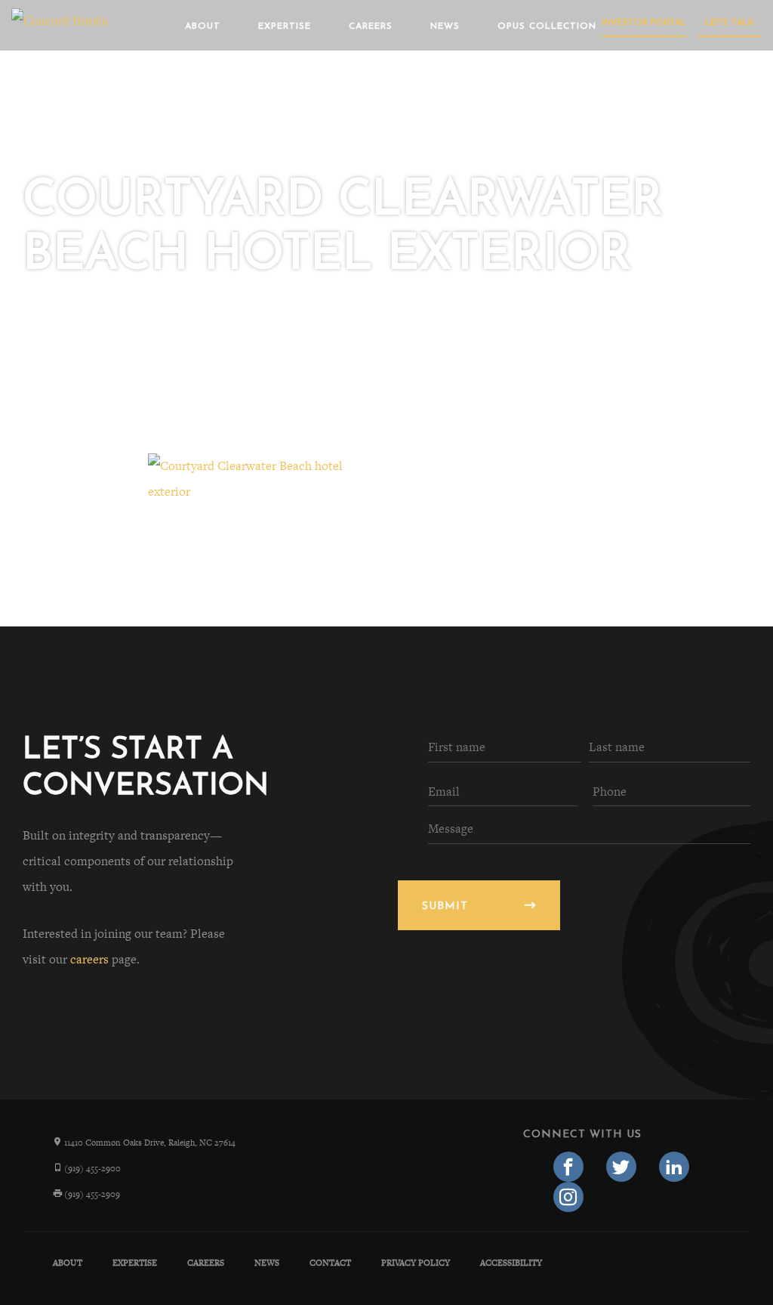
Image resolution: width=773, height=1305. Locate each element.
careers (89, 959)
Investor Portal (644, 22)
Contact (330, 1263)
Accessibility (511, 1263)
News (445, 26)
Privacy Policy (415, 1263)
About (202, 26)
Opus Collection (546, 26)
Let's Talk (729, 22)
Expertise (284, 26)
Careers (371, 26)
